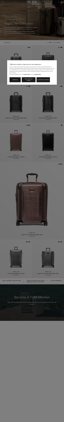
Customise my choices (43, 79)
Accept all (15, 79)
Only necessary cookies (28, 80)
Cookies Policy (37, 74)
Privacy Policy (27, 74)
